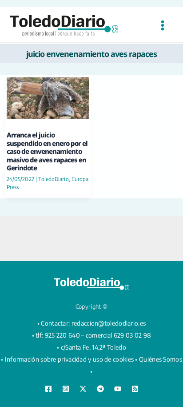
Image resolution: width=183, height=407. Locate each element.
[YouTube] (117, 388)
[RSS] (135, 388)
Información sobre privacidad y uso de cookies (69, 359)
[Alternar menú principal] (162, 25)
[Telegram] (100, 388)
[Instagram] (65, 388)
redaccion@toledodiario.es (109, 323)
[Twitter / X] (83, 388)
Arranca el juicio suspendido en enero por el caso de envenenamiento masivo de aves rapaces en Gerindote (47, 151)
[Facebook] (48, 388)
